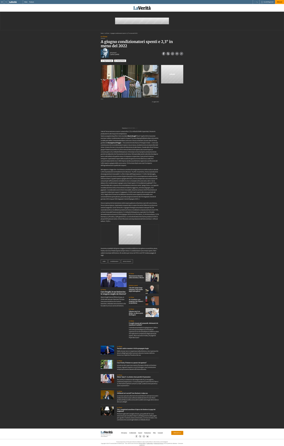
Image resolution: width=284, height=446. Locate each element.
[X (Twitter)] (140, 436)
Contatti (160, 433)
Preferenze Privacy (158, 443)
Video (25, 2)
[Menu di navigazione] (2, 2)
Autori (140, 433)
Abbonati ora (177, 432)
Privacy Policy (142, 443)
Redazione (147, 433)
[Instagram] (144, 436)
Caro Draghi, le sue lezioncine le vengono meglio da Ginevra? (113, 293)
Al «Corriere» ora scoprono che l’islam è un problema (136, 301)
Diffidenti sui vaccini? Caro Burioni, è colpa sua (132, 393)
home (102, 33)
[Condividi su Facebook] (164, 53)
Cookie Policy (150, 443)
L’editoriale (132, 433)
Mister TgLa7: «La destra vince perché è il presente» (134, 377)
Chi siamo (124, 433)
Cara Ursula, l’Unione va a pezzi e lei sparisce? (132, 363)
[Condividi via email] (177, 53)
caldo (104, 261)
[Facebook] (136, 436)
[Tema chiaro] (255, 2)
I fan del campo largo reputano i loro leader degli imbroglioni (136, 289)
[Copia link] (181, 53)
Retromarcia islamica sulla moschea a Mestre (136, 276)
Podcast (31, 2)
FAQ (154, 433)
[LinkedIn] (147, 436)
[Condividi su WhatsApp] (172, 53)
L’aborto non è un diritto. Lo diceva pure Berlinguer (136, 313)
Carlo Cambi (114, 54)
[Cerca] (6, 2)
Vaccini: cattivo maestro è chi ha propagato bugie (133, 348)
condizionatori (114, 261)
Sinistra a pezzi (133, 285)
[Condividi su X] (168, 53)
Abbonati (279, 2)
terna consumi (127, 261)
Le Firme (107, 33)
